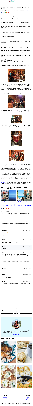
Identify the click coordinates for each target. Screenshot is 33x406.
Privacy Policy (5, 397)
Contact (28, 397)
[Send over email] (5, 12)
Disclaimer (5, 398)
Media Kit (28, 399)
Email (2, 310)
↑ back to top (16, 391)
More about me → (16, 334)
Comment (3, 293)
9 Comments (28, 10)
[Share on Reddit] (6, 12)
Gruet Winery (14, 21)
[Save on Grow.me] (8, 12)
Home (2, 3)
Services (28, 398)
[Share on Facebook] (1, 12)
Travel (5, 3)
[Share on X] (3, 12)
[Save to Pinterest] (8, 12)
